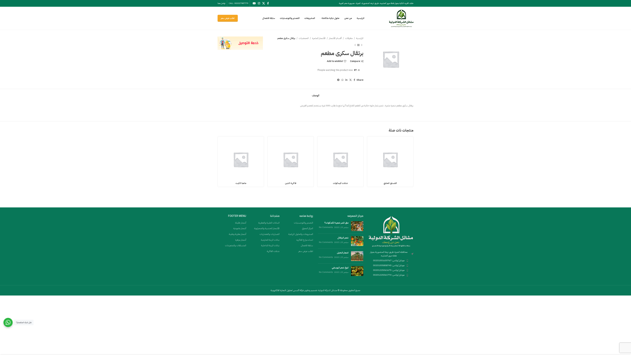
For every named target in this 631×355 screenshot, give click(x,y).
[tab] (315, 94)
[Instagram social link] (259, 3)
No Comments (326, 227)
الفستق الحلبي (390, 183)
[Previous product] (361, 45)
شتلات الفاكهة (273, 251)
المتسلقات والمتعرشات (235, 245)
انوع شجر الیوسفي (340, 267)
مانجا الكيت (240, 183)
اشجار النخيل (343, 252)
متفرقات (349, 38)
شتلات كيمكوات (340, 183)
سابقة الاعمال (307, 245)
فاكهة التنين (290, 183)
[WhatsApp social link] (342, 80)
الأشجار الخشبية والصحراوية (267, 228)
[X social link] (263, 3)
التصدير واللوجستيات (303, 223)
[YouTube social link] (254, 3)
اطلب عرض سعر (227, 18)
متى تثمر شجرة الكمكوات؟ (336, 223)
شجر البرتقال (343, 237)
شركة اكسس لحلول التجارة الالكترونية (287, 290)
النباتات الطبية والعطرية (269, 223)
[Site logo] (401, 18)
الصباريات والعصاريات (269, 234)
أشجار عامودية (239, 228)
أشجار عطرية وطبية (237, 234)
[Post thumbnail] (357, 226)
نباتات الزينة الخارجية (270, 240)
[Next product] (355, 45)
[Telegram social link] (338, 80)
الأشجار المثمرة (319, 38)
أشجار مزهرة (240, 240)
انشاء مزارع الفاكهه (304, 240)
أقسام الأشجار (335, 38)
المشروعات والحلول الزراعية (300, 234)
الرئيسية (359, 38)
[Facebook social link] (268, 3)
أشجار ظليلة (240, 223)
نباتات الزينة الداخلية (270, 245)
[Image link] (391, 231)
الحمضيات (304, 38)
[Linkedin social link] (346, 80)
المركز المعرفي (307, 228)
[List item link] (391, 260)
